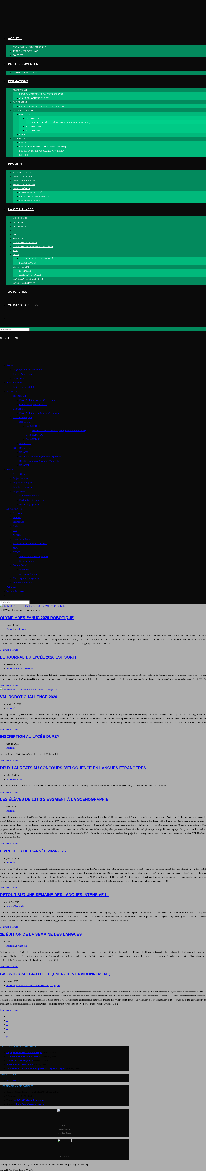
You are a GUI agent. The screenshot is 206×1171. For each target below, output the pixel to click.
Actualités (11, 587)
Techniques (21, 629)
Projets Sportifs (20, 478)
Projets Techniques (22, 487)
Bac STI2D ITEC (34, 435)
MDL (15, 548)
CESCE (16, 552)
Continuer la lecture (9, 650)
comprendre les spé (29, 495)
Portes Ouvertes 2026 (23, 387)
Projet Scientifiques (22, 482)
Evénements (21, 946)
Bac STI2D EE (33, 426)
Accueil (10, 365)
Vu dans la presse (15, 591)
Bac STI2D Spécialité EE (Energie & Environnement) (59, 430)
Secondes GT (19, 395)
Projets (9, 469)
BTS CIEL (24, 465)
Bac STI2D (24, 421)
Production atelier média (31, 500)
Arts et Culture (20, 474)
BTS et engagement (29, 504)
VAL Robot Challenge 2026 (28, 697)
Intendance (18, 521)
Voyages (17, 535)
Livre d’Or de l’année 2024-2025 (33, 851)
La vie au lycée (14, 508)
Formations (12, 391)
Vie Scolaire (19, 513)
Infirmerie (24, 569)
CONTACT (18, 378)
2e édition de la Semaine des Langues (41, 934)
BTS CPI (23, 452)
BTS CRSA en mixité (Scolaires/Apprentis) (40, 456)
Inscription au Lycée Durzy (29, 736)
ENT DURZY (12, 1080)
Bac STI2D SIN (33, 439)
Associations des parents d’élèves (30, 543)
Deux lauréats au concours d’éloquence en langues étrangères (73, 768)
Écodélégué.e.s (26, 561)
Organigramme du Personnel (27, 369)
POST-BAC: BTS (21, 448)
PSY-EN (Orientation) (23, 582)
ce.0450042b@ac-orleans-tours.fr (30, 1100)
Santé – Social (20, 565)
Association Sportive (23, 539)
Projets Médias (20, 491)
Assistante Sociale (28, 574)
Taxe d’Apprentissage (24, 374)
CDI (15, 530)
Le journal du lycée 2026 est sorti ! (39, 657)
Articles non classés (25, 985)
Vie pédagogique (52, 985)
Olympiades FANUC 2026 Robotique (37, 617)
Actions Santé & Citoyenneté (33, 556)
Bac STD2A (25, 443)
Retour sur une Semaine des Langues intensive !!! (54, 894)
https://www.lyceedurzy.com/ (30, 1104)
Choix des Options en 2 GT (33, 404)
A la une (10, 906)
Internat (17, 517)
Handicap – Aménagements (27, 578)
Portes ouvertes (14, 382)
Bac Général (19, 408)
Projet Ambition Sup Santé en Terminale (39, 413)
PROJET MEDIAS (24, 668)
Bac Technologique (22, 417)
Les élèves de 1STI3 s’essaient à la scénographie (54, 799)
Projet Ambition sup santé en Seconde (38, 400)
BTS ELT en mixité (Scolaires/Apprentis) (39, 461)
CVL (15, 526)
